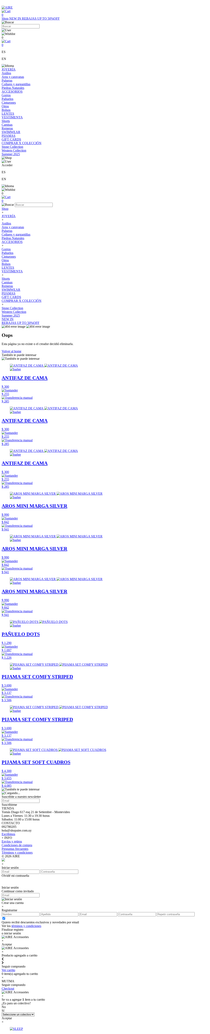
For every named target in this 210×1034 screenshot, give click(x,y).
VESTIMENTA (12, 117)
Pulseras (7, 80)
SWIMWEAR (11, 132)
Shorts (6, 121)
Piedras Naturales (13, 88)
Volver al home (11, 351)
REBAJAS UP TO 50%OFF (41, 18)
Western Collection (14, 150)
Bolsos (6, 110)
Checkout (8, 988)
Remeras (7, 128)
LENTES (8, 113)
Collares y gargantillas (16, 84)
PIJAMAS (8, 135)
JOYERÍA (9, 69)
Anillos (6, 73)
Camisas (7, 124)
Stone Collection (12, 146)
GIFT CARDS (11, 139)
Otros (5, 106)
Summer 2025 (11, 154)
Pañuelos (7, 99)
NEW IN (15, 18)
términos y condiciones (26, 926)
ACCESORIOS (12, 91)
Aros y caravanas (13, 77)
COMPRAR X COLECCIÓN (21, 143)
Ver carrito (8, 970)
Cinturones (9, 102)
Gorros (6, 95)
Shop (5, 18)
